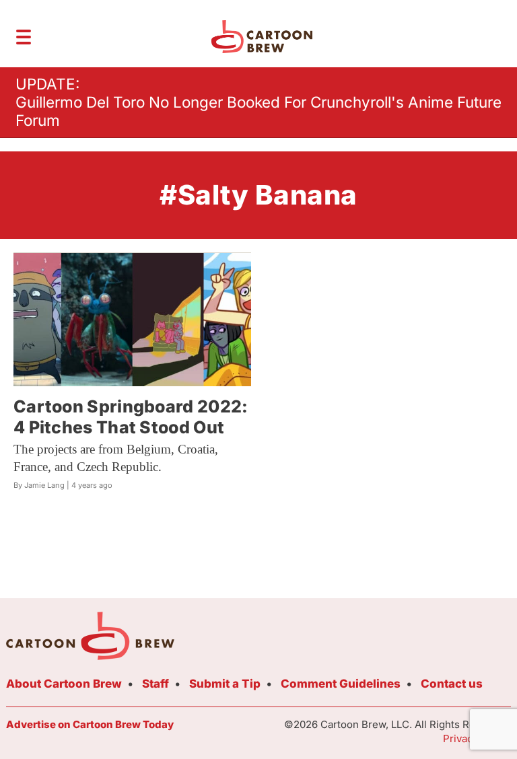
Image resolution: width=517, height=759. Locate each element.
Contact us (452, 683)
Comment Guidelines (341, 683)
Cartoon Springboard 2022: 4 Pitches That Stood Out (130, 416)
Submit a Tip (225, 683)
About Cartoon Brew (64, 683)
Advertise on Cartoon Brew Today (90, 724)
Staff (155, 683)
